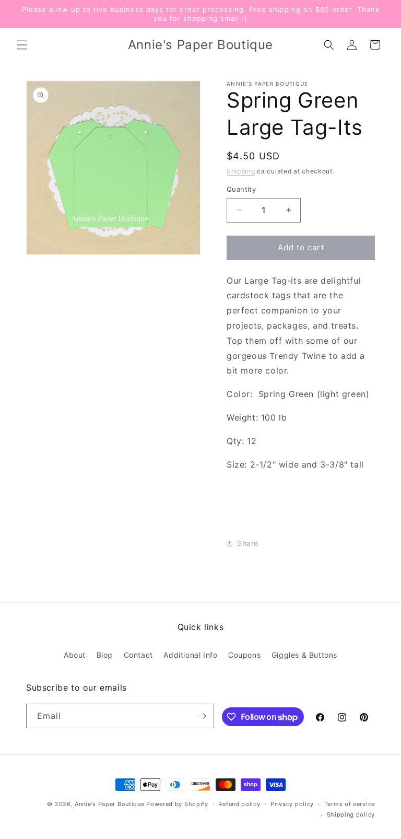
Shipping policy (351, 814)
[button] (21, 44)
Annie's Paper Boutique (109, 804)
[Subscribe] (202, 716)
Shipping (241, 171)
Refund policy (239, 804)
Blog (105, 654)
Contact (138, 654)
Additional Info (190, 654)
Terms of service (349, 804)
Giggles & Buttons (304, 654)
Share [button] (247, 543)
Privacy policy (292, 804)
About (75, 654)
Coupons (244, 654)
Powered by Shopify (177, 804)
